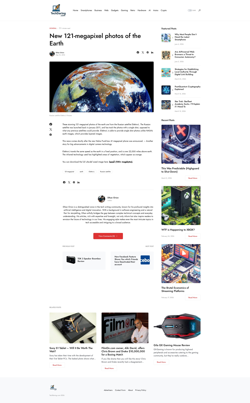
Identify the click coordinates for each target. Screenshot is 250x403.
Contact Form (120, 390)
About (130, 390)
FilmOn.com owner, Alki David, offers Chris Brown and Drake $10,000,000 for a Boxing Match (123, 351)
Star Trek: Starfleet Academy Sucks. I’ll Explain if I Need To (187, 104)
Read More (192, 178)
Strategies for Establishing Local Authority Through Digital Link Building (186, 72)
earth (81, 171)
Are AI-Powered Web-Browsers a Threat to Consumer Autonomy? (185, 54)
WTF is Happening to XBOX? (178, 229)
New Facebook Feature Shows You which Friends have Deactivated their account (126, 260)
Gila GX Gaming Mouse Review (172, 345)
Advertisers (108, 390)
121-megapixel (69, 171)
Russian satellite (105, 171)
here (111, 161)
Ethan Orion (60, 52)
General (53, 28)
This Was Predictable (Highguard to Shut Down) (180, 170)
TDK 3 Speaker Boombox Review (89, 260)
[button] (191, 10)
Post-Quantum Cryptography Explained (188, 88)
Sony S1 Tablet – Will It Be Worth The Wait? (71, 349)
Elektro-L (91, 171)
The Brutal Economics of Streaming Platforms (175, 289)
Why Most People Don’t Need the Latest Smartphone (186, 37)
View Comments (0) (107, 236)
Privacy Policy (140, 390)
